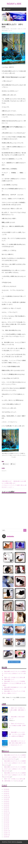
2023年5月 (6, 791)
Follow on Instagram (14, 661)
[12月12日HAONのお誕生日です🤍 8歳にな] (8, 617)
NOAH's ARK (14, 3)
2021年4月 (6, 823)
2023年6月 (6, 789)
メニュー (8, 9)
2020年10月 (7, 835)
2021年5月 (6, 821)
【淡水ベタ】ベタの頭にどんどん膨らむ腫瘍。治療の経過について (17, 710)
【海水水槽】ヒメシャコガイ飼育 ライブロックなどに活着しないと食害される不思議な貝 (17, 734)
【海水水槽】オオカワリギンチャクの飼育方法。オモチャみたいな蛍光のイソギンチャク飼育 (14, 673)
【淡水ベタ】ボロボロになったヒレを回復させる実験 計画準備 (17, 725)
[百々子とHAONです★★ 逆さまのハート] (20, 569)
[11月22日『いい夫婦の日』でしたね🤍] (20, 653)
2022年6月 (6, 801)
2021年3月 (6, 825)
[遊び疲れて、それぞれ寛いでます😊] (20, 557)
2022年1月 (6, 811)
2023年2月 (6, 793)
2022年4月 (6, 805)
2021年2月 (6, 827)
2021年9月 (6, 815)
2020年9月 (6, 837)
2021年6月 (6, 819)
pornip (6, 765)
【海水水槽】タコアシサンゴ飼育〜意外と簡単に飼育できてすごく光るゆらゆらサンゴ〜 (17, 743)
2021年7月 (6, 817)
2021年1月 (6, 829)
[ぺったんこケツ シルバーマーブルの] (8, 653)
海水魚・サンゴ (8, 30)
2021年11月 (7, 813)
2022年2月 (6, 809)
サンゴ (22, 28)
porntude (7, 771)
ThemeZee (19, 842)
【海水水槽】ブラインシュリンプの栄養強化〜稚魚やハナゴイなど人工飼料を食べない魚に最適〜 (14, 683)
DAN (19, 28)
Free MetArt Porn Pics (10, 759)
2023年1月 (6, 795)
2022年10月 (7, 797)
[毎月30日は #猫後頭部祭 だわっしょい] (8, 545)
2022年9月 (6, 799)
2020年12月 (7, 831)
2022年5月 (6, 803)
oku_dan (18, 781)
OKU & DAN (13, 28)
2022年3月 (6, 807)
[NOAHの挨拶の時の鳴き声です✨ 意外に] (20, 617)
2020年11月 (7, 833)
